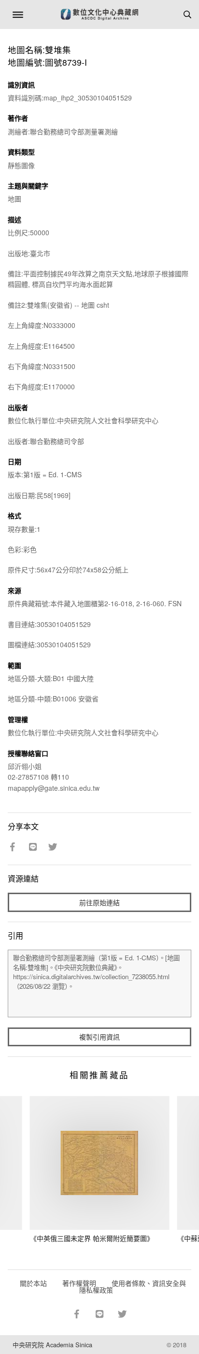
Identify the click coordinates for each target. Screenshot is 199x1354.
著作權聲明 (79, 1283)
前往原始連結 (99, 902)
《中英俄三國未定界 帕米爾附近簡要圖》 (92, 1238)
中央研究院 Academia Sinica (52, 1344)
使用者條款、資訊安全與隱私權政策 (132, 1286)
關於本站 (33, 1283)
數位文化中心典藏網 (99, 14)
